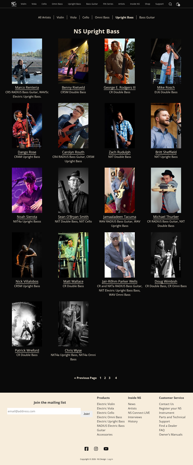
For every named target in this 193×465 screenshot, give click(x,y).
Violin (23, 3)
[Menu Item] (13, 4)
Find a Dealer (168, 426)
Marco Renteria (27, 87)
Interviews (135, 417)
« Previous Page (85, 378)
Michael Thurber (166, 216)
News (131, 404)
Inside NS (135, 3)
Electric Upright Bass (111, 421)
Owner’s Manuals (170, 434)
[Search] (170, 4)
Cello (44, 3)
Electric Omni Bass (109, 417)
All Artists (44, 17)
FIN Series (108, 3)
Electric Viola (105, 408)
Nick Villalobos (27, 281)
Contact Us (166, 404)
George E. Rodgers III (120, 87)
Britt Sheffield (166, 152)
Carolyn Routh (73, 152)
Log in (110, 459)
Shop (147, 3)
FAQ (162, 430)
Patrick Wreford (27, 350)
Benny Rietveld (73, 87)
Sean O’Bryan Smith (73, 216)
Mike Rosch (166, 87)
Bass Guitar (92, 3)
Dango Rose (27, 152)
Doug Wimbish (166, 281)
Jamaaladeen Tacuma (119, 216)
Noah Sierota (27, 216)
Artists (121, 3)
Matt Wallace (73, 281)
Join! (87, 413)
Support (159, 3)
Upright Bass (74, 3)
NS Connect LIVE (139, 413)
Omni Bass (57, 3)
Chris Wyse (73, 350)
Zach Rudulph (120, 152)
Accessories (104, 434)
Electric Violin (106, 404)
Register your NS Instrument (170, 410)
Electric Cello (105, 413)
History (133, 421)
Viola (34, 3)
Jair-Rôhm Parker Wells (119, 281)
